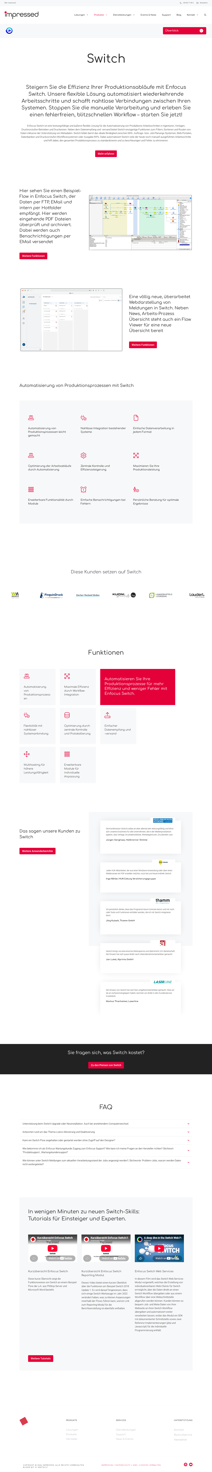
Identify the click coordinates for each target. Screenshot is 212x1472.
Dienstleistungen (122, 15)
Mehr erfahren (106, 153)
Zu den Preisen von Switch (106, 1065)
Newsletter (204, 3)
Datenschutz (123, 1465)
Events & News (148, 15)
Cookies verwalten (150, 1465)
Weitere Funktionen (33, 255)
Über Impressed (10, 3)
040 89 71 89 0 (188, 3)
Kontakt (191, 15)
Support (166, 15)
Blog (179, 15)
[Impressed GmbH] (21, 15)
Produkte (99, 15)
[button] (205, 15)
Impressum (107, 1465)
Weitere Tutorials (41, 1358)
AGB (135, 1465)
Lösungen (79, 15)
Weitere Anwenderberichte (37, 851)
